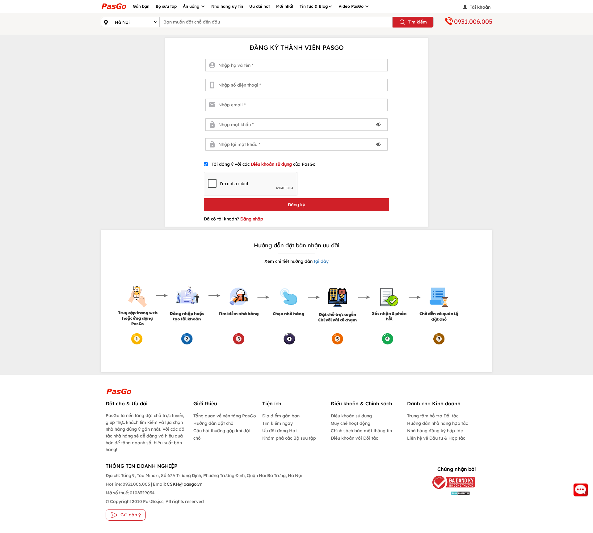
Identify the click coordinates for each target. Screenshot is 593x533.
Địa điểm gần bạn (281, 416)
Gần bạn (141, 6)
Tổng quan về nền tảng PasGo (224, 416)
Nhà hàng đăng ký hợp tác (435, 430)
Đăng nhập (251, 219)
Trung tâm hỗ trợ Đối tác (432, 416)
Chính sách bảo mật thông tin (361, 430)
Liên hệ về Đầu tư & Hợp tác (436, 438)
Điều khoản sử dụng (272, 164)
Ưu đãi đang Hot (279, 430)
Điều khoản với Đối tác (354, 438)
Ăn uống (192, 6)
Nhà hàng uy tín (227, 6)
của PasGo (264, 164)
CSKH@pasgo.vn (184, 484)
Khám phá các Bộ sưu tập (289, 438)
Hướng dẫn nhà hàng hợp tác (437, 423)
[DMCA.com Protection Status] (449, 492)
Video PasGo (352, 6)
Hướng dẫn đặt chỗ (213, 423)
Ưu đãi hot (259, 6)
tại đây (321, 261)
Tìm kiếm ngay (277, 423)
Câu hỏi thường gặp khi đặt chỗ (221, 434)
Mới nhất (284, 6)
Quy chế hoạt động (350, 423)
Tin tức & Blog (314, 6)
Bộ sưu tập (166, 6)
